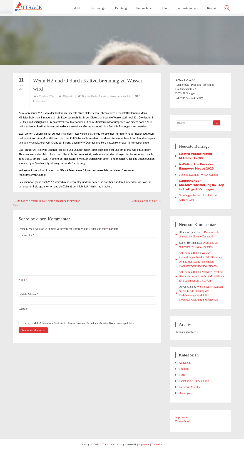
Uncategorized (187, 393)
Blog (165, 8)
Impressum (181, 417)
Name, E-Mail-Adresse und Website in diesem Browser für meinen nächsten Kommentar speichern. (79, 323)
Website (23, 308)
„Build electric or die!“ (146, 200)
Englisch (184, 368)
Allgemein (68, 96)
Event (182, 374)
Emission (103, 96)
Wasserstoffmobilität (120, 96)
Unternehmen (144, 8)
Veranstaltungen (187, 8)
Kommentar (26, 235)
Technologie (98, 8)
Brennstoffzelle (90, 96)
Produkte (75, 8)
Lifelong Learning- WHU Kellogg (198, 174)
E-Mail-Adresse (29, 294)
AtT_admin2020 (45, 96)
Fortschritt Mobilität (190, 387)
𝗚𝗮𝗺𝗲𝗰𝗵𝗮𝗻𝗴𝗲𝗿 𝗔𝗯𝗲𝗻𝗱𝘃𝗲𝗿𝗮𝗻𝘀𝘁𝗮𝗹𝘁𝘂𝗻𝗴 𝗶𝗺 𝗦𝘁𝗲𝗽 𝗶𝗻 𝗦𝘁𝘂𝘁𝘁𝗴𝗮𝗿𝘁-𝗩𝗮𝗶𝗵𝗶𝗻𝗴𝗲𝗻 (201, 185)
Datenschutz (182, 421)
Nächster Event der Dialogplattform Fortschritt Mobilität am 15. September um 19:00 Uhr (201, 276)
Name (23, 279)
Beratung (121, 8)
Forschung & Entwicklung (194, 380)
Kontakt (212, 8)
